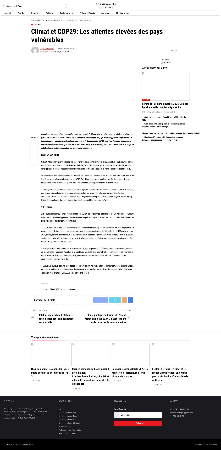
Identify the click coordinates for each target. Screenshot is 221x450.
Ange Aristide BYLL (47, 49)
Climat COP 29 (56, 289)
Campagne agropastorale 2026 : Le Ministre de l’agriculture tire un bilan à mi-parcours (130, 372)
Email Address (120, 409)
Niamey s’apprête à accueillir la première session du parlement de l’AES (171, 133)
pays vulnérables (69, 289)
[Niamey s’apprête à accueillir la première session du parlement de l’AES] (50, 354)
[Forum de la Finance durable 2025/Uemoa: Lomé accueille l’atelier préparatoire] (166, 86)
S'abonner (139, 423)
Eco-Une (37, 25)
